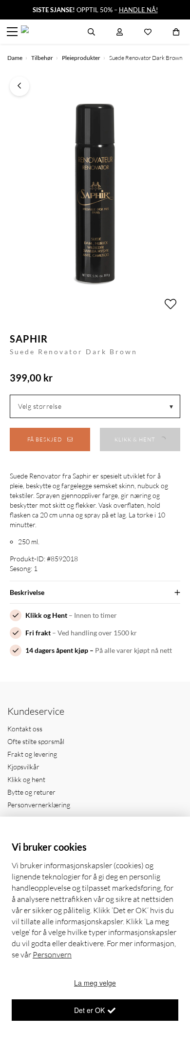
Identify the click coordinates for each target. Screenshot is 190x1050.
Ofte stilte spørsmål (35, 741)
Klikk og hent (26, 779)
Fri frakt (38, 633)
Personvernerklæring (38, 805)
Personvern (52, 954)
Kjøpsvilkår (23, 767)
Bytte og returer (31, 792)
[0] (176, 31)
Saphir (29, 338)
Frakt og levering (32, 754)
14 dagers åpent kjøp (56, 650)
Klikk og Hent (46, 615)
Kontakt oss (24, 729)
